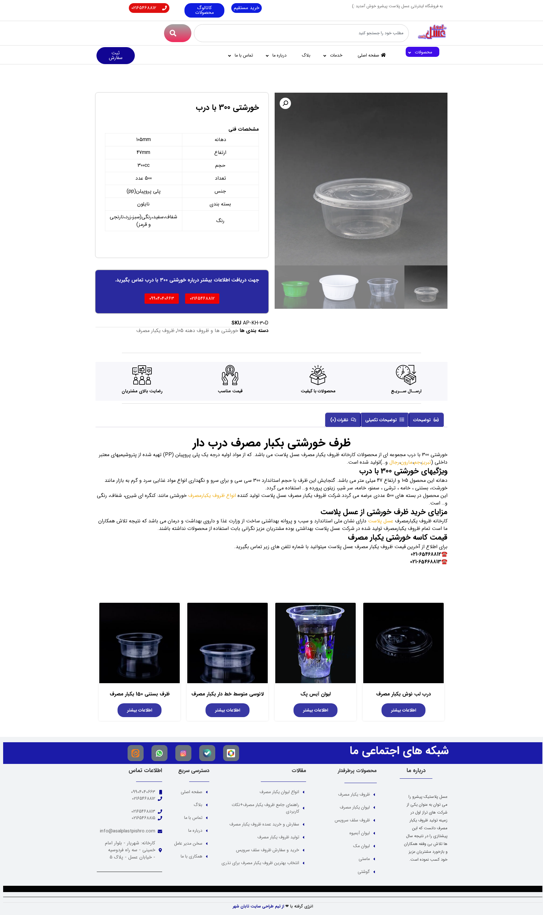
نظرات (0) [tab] (339, 420)
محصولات (423, 52)
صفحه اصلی (368, 55)
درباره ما (279, 55)
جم (417, 462)
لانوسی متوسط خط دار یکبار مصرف (227, 694)
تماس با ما (244, 55)
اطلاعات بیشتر (403, 710)
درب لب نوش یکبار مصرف (403, 694)
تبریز (426, 462)
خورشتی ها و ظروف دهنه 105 (207, 331)
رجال (394, 462)
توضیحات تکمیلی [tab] (381, 420)
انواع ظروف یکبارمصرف (212, 495)
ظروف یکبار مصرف (155, 331)
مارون (406, 462)
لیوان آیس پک (315, 694)
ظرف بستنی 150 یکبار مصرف (140, 694)
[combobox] (301, 33)
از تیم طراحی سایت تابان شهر (258, 906)
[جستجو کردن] (177, 33)
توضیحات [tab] (422, 420)
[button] (285, 103)
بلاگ (306, 55)
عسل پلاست (380, 521)
